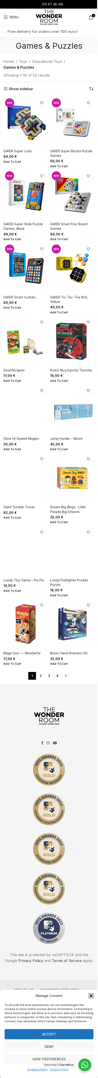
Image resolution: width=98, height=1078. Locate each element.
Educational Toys (47, 61)
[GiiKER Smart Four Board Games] (72, 195)
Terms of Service (67, 960)
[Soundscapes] (25, 341)
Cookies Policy (37, 1069)
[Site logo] (49, 17)
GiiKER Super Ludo (17, 151)
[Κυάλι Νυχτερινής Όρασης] (72, 341)
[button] (91, 995)
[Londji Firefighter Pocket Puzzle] (72, 551)
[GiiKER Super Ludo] (25, 122)
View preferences (49, 1059)
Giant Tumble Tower (19, 507)
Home (8, 61)
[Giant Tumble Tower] (25, 478)
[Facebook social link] (42, 743)
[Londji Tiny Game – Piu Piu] (25, 551)
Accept (49, 1034)
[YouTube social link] (54, 743)
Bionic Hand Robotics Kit (69, 653)
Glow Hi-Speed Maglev (21, 438)
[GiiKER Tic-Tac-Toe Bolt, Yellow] (72, 268)
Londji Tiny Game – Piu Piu (23, 580)
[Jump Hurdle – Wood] (72, 409)
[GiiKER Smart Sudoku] (25, 268)
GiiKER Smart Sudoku (19, 297)
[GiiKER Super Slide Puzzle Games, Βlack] (25, 195)
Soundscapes (14, 370)
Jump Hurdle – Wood (66, 438)
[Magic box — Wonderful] (25, 624)
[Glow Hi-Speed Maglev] (25, 409)
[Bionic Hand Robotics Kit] (72, 624)
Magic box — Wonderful (21, 653)
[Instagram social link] (48, 743)
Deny (49, 1046)
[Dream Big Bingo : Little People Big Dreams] (72, 478)
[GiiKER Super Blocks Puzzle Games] (72, 122)
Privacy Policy (59, 1069)
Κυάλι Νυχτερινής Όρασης (71, 370)
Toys (23, 61)
